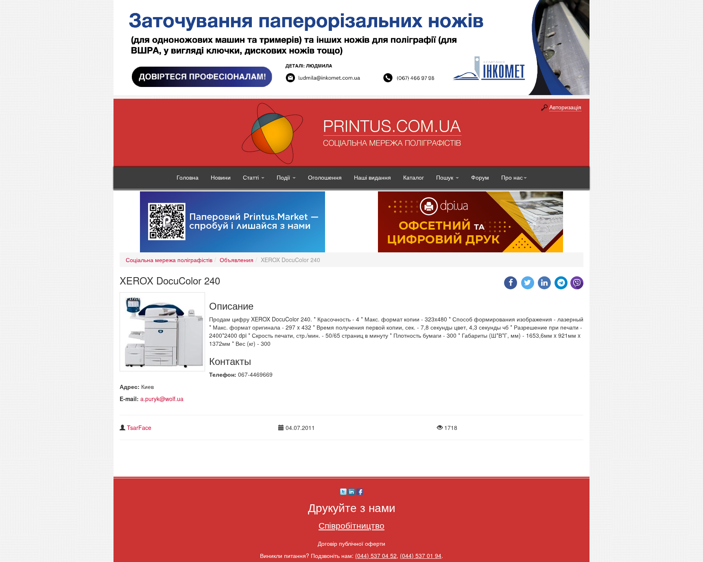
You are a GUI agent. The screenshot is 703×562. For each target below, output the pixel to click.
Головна (188, 177)
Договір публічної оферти (351, 543)
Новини (221, 177)
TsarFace (139, 427)
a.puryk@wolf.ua (161, 399)
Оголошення (325, 177)
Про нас (512, 177)
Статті (251, 177)
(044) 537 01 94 (420, 555)
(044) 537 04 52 (376, 555)
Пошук (445, 177)
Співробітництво (351, 525)
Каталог (413, 177)
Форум (480, 177)
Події (284, 177)
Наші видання (372, 177)
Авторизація (565, 107)
